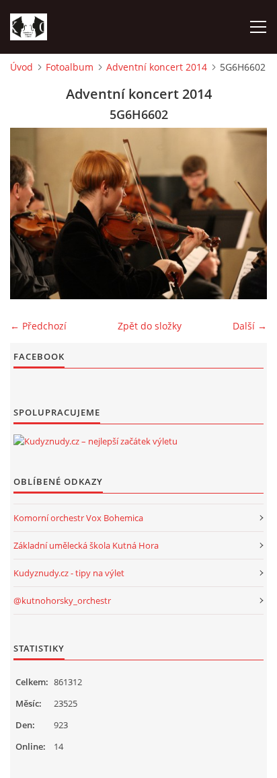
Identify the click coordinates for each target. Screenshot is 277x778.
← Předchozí (38, 325)
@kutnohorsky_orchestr (62, 600)
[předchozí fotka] (32, 213)
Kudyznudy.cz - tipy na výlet (68, 573)
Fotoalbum (69, 67)
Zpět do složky (150, 325)
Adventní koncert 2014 (156, 67)
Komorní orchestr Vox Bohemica (78, 518)
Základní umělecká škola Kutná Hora (86, 545)
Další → (250, 325)
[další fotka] (245, 213)
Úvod (21, 67)
